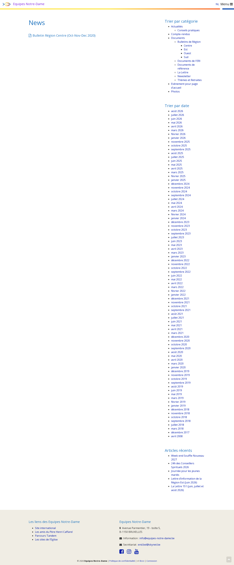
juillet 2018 (177, 424)
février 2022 (178, 291)
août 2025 (177, 153)
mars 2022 (177, 287)
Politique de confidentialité (122, 560)
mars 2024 (177, 210)
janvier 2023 (178, 256)
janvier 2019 (178, 405)
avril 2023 (177, 249)
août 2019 (177, 386)
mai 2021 (176, 325)
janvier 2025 (178, 180)
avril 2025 (177, 168)
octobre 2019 (179, 379)
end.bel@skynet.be (149, 544)
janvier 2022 (178, 294)
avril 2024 (177, 206)
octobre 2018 (179, 417)
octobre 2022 (179, 268)
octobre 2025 (179, 145)
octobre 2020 (179, 344)
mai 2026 (176, 122)
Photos (175, 91)
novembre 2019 (180, 375)
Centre (188, 45)
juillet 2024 (177, 199)
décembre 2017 (180, 432)
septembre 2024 (181, 195)
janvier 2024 (178, 218)
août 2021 (177, 314)
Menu (225, 4)
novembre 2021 (180, 302)
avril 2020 (177, 359)
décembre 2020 (180, 337)
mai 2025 (176, 164)
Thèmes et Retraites (189, 80)
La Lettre (182, 72)
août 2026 (177, 111)
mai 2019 (176, 394)
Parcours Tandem (45, 535)
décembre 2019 (180, 371)
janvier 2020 (178, 367)
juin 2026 (176, 118)
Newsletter (184, 76)
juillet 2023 (177, 237)
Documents (178, 38)
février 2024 (178, 214)
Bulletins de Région (189, 42)
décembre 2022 (180, 260)
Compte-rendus (180, 34)
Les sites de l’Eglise (46, 539)
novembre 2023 (180, 226)
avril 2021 (177, 329)
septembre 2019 (181, 382)
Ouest (187, 53)
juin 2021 (176, 321)
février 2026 (178, 134)
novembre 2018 (180, 413)
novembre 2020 (180, 340)
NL (217, 4)
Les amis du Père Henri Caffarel (54, 532)
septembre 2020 (181, 348)
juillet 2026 (177, 115)
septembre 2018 (181, 421)
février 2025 (178, 176)
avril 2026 (177, 126)
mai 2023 (176, 245)
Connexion (151, 560)
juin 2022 (176, 275)
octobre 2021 (179, 306)
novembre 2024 (180, 187)
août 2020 (177, 352)
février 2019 (178, 402)
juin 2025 (176, 161)
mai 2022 (176, 279)
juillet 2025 (177, 157)
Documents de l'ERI (188, 61)
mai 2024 (176, 203)
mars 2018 (177, 428)
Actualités (177, 26)
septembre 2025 (181, 149)
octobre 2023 (179, 229)
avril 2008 (177, 436)
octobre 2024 (179, 191)
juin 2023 (176, 241)
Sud (186, 57)
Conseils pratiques (188, 30)
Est (186, 49)
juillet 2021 (177, 317)
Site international (45, 528)
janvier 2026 (178, 138)
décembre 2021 (180, 298)
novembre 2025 (180, 141)
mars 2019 (177, 398)
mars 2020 (177, 363)
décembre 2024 (180, 184)
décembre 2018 (180, 409)
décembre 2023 (180, 222)
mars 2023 (177, 252)
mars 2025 (177, 172)
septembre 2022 (181, 271)
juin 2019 (176, 390)
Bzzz (142, 560)
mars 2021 (177, 333)
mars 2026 (177, 130)
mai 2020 (176, 356)
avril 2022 (177, 283)
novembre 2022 (180, 264)
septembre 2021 (181, 310)
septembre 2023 (181, 233)
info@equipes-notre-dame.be (156, 538)
